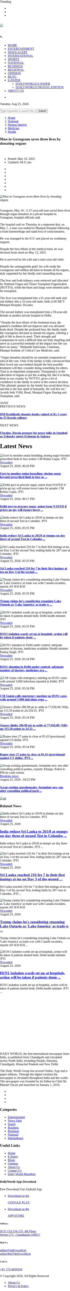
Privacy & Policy (18, 1286)
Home (11, 117)
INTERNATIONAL (20, 55)
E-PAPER (14, 80)
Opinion (13, 1163)
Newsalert (6, 462)
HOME (12, 45)
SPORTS (13, 59)
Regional (13, 1131)
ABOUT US (16, 90)
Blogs (11, 1160)
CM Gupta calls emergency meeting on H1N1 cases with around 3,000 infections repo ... (33, 697)
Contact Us (15, 1170)
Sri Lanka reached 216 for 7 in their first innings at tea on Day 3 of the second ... (33, 570)
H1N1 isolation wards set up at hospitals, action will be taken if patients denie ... (33, 635)
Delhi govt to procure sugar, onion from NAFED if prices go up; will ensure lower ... (33, 508)
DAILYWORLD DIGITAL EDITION (40, 87)
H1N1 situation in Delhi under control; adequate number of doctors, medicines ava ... (32, 668)
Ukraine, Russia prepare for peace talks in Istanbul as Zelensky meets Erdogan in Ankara (33, 434)
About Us (14, 1167)
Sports (12, 1124)
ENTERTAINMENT (21, 48)
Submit (42, 110)
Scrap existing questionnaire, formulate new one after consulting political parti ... (31, 789)
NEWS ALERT (17, 52)
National (13, 121)
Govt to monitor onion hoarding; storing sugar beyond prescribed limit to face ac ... (30, 475)
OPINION (14, 73)
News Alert (15, 1120)
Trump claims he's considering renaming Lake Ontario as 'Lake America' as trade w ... (30, 602)
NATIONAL (16, 62)
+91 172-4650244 (11, 1269)
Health (12, 131)
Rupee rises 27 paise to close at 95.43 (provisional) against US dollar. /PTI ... (32, 756)
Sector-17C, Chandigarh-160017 (20, 1234)
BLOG (12, 76)
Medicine (13, 128)
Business (13, 1127)
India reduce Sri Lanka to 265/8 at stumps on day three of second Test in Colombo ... (32, 537)
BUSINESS (15, 66)
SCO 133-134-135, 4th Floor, (18, 1231)
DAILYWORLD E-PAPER (33, 83)
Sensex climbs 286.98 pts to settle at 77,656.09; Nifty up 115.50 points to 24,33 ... (34, 727)
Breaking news (9, 776)
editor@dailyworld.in (13, 1250)
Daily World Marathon (22, 1174)
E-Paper (13, 1156)
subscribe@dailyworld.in (15, 1253)
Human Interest (17, 124)
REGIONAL (16, 69)
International (15, 1138)
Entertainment (16, 1117)
